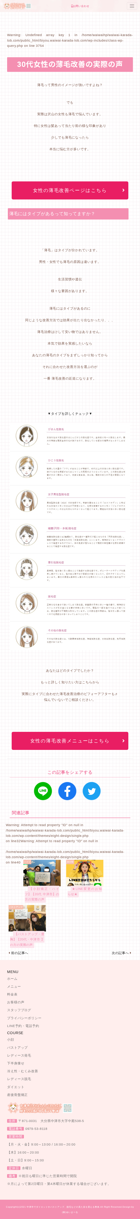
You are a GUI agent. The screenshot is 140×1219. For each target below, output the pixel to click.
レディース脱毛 (19, 1079)
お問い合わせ (81, 6)
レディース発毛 (19, 1055)
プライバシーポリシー (24, 1018)
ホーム (12, 979)
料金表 (12, 994)
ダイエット (15, 1087)
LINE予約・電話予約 (23, 1026)
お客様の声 (15, 1002)
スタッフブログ (19, 1010)
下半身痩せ (15, 1063)
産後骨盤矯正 (17, 1095)
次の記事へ (120, 953)
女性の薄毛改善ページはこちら (70, 190)
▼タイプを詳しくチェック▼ (70, 414)
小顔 (10, 1039)
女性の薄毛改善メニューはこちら (70, 740)
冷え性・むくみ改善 (22, 1071)
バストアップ (17, 1047)
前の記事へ (19, 953)
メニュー (14, 986)
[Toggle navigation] (132, 6)
